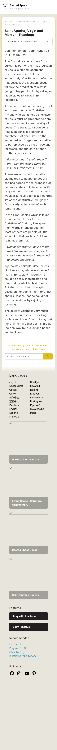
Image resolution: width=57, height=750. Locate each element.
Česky (12, 393)
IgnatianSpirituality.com (22, 655)
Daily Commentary (15, 345)
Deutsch (14, 405)
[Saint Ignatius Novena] (28, 577)
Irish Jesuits (16, 644)
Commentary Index (21, 349)
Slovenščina (37, 408)
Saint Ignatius (21, 626)
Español (13, 412)
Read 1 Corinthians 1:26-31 (23, 41)
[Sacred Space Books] (28, 532)
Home (7, 21)
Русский (35, 405)
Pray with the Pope (24, 616)
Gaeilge (34, 382)
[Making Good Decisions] (28, 442)
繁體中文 (14, 401)
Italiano (34, 389)
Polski (33, 412)
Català (13, 389)
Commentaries (19, 21)
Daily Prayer (39, 349)
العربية (12, 382)
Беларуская (16, 385)
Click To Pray (17, 652)
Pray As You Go (18, 648)
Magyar (34, 393)
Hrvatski (35, 385)
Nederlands (36, 397)
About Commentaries (37, 345)
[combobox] (24, 356)
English (13, 408)
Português (36, 401)
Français (14, 416)
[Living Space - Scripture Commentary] (28, 487)
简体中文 (14, 397)
